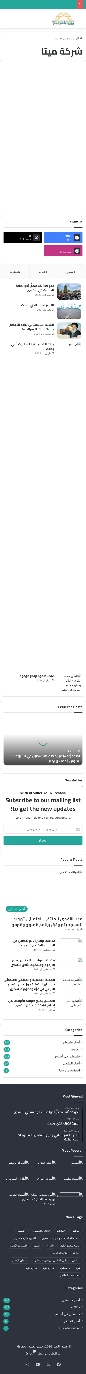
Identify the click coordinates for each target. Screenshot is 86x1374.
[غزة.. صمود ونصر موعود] (69, 683)
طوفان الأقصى (19, 1260)
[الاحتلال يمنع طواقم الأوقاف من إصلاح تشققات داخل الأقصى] (70, 1007)
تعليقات (14, 271)
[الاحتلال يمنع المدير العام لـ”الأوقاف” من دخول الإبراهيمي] (70, 1199)
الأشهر (72, 271)
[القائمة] (5, 20)
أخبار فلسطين (68, 76)
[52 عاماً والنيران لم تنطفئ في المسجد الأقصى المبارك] (70, 946)
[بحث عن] (80, 20)
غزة (78, 1268)
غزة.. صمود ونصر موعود (37, 676)
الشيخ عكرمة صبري (25, 1238)
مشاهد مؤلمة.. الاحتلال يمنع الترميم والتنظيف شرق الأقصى (33, 962)
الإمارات (61, 1230)
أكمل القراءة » (67, 196)
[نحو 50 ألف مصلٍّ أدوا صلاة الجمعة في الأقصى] (69, 291)
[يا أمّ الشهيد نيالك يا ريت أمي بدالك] (69, 506)
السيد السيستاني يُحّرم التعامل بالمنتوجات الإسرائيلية (31, 327)
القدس (36, 1245)
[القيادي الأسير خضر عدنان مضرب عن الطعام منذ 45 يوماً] (43, 1167)
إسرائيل (76, 1230)
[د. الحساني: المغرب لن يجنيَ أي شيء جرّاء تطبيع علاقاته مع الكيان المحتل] (16, 1167)
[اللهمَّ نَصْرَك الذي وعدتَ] (69, 311)
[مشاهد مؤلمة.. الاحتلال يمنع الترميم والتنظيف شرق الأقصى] (70, 966)
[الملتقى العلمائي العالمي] (63, 18)
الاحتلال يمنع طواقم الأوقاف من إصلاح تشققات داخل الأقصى (31, 1003)
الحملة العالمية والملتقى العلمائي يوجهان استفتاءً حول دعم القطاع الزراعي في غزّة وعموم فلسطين (29, 984)
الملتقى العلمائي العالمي (66, 1253)
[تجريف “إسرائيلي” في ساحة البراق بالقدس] (43, 1183)
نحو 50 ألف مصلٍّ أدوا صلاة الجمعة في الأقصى (35, 288)
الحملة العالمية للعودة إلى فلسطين (61, 1238)
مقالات (75, 1049)
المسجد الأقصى (18, 1245)
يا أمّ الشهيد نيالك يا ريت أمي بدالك (32, 346)
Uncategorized (69, 1070)
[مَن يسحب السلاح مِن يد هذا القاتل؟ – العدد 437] (43, 1199)
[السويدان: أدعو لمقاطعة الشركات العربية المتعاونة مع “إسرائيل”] (16, 1183)
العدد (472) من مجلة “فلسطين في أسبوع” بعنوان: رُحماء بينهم (47, 758)
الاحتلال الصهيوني (41, 1230)
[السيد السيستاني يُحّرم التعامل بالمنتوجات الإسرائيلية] (69, 330)
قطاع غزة (48, 1268)
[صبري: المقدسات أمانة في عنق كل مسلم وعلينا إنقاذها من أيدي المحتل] (16, 1199)
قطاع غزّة (31, 1268)
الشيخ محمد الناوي (70, 1245)
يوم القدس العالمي (70, 1275)
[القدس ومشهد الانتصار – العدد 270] (70, 1167)
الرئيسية (74, 38)
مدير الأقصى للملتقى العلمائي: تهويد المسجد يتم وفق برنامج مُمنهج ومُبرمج (47, 921)
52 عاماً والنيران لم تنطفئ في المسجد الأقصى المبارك (34, 943)
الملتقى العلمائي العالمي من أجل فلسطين (57, 1260)
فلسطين (65, 1268)
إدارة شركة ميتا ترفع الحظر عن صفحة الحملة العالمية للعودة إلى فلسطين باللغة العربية (48, 95)
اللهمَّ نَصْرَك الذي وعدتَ (37, 305)
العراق (50, 1245)
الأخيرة (44, 271)
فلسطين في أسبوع (67, 1056)
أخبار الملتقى (71, 1063)
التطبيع (21, 1230)
